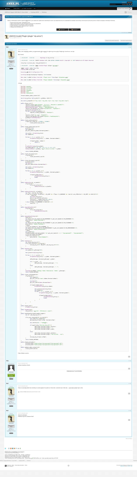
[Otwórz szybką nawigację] (131, 8)
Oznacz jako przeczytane (19, 465)
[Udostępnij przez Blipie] (10, 448)
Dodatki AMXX (16, 8)
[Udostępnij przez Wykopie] (8, 448)
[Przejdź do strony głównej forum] (21, 3)
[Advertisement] (31, 443)
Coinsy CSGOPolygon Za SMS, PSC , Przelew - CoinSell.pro (17, 454)
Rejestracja (130, 2)
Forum (8, 8)
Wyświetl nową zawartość (123, 8)
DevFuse (130, 32)
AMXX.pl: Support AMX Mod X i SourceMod (8, 460)
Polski (13, 465)
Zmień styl (9, 465)
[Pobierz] (20, 448)
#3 (129, 383)
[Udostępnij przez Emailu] (16, 448)
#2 (129, 360)
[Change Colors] (131, 4)
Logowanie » (124, 2)
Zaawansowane (129, 4)
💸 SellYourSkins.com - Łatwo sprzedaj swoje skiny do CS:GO (45, 458)
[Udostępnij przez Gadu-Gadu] (14, 448)
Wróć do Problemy (129, 438)
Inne (34, 8)
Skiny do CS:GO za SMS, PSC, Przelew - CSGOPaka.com (17, 455)
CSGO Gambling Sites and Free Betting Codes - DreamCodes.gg (18, 458)
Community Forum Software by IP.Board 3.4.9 (124, 465)
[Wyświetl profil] (11, 54)
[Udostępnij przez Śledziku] (12, 448)
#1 (129, 47)
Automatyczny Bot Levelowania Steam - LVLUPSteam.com (17, 457)
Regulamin (135, 460)
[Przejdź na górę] (68, 465)
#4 (129, 410)
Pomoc (26, 465)
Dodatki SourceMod (27, 8)
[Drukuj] (18, 448)
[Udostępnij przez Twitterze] (5, 448)
